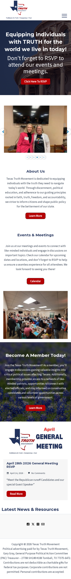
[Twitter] (33, 524)
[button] (3, 132)
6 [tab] (43, 157)
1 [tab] (27, 157)
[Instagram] (37, 524)
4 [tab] (37, 157)
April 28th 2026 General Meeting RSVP (32, 465)
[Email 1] (42, 524)
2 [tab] (30, 157)
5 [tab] (40, 157)
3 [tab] (34, 157)
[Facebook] (28, 524)
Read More (16, 494)
